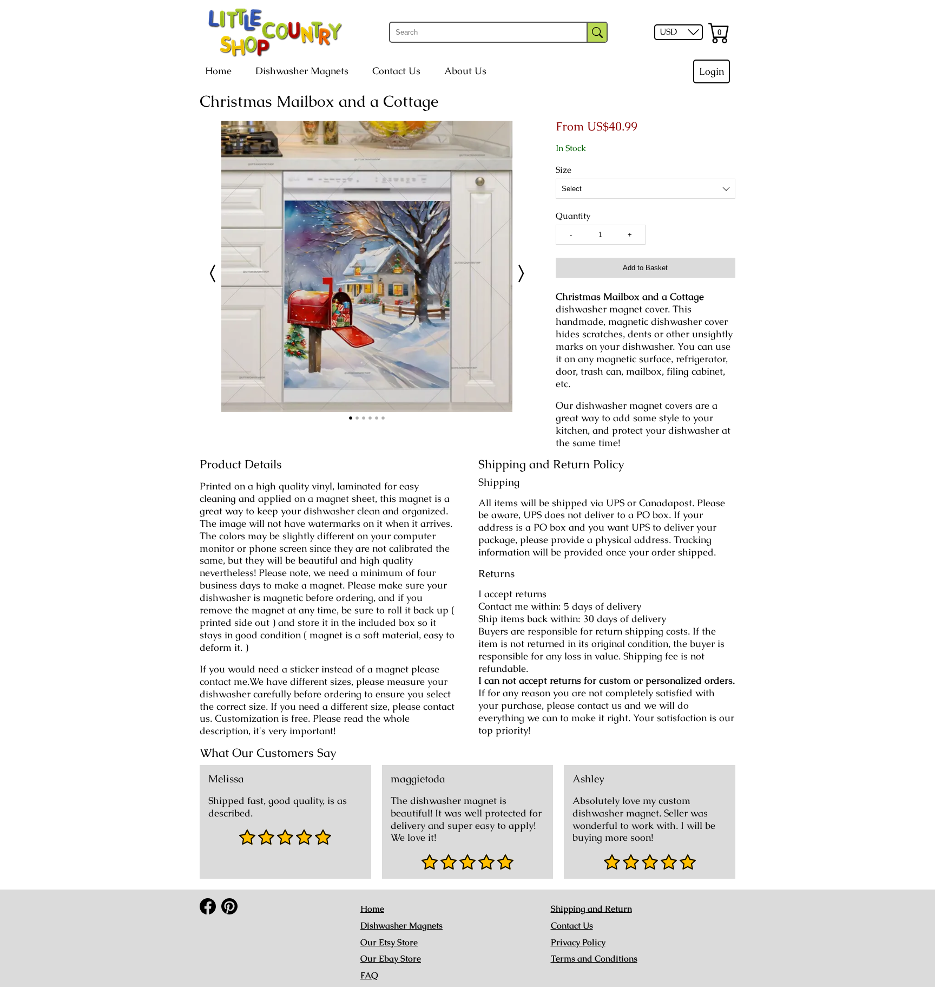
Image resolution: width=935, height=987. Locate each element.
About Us (465, 71)
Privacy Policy (578, 942)
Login (711, 71)
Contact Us (396, 71)
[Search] (597, 32)
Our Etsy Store (389, 942)
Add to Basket (645, 268)
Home (218, 71)
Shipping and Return (591, 908)
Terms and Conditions (594, 958)
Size (563, 170)
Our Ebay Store (390, 958)
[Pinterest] (229, 906)
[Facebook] (208, 906)
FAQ (369, 975)
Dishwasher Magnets (301, 71)
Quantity (573, 216)
